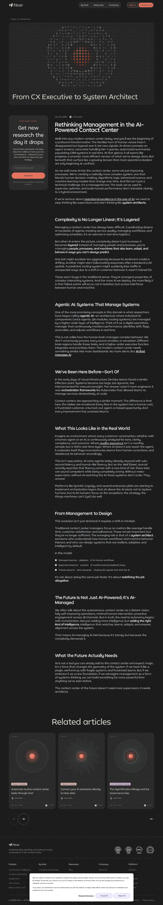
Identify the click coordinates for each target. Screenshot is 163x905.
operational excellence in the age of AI (109, 199)
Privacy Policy (90, 880)
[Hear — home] (16, 5)
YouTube (132, 887)
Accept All (104, 896)
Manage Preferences (86, 896)
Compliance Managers (49, 870)
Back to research (20, 19)
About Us (103, 870)
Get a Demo (14, 883)
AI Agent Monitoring (18, 874)
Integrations (14, 879)
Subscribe (28, 175)
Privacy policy (148, 900)
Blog (71, 870)
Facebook (133, 883)
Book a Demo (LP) (17, 887)
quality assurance (111, 443)
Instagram (133, 879)
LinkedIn (132, 870)
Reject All (122, 896)
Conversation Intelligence (20, 870)
